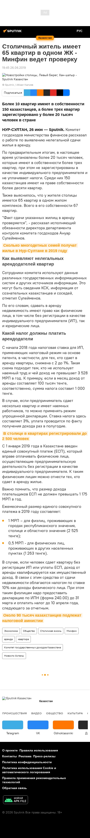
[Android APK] (15, 800)
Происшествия (14, 713)
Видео (36, 713)
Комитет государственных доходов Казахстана (32, 647)
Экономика (11, 630)
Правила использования (38, 750)
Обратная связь (14, 788)
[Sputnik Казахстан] (13, 33)
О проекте (10, 750)
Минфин (72, 630)
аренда (8, 639)
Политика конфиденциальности (27, 762)
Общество (29, 630)
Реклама (25, 756)
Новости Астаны (14, 655)
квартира (23, 639)
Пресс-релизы (44, 756)
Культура (75, 713)
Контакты (9, 756)
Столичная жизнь (50, 630)
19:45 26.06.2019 (14, 68)
